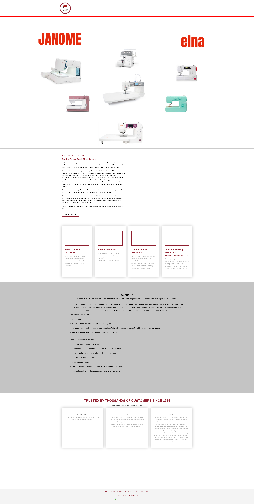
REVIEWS (136, 492)
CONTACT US (145, 492)
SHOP (113, 492)
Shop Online (70, 214)
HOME (107, 492)
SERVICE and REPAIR (124, 492)
